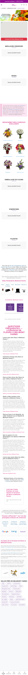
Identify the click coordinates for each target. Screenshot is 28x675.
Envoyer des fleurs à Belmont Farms (11, 374)
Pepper (11, 599)
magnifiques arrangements (13, 109)
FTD (10, 112)
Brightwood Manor (16, 594)
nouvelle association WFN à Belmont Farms (11, 553)
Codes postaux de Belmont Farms (10, 353)
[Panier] (24, 5)
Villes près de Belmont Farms (9, 473)
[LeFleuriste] (14, 5)
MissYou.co (24, 284)
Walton (20, 586)
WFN (13, 112)
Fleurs (2, 284)
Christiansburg (16, 583)
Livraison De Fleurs (11, 8)
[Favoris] (21, 5)
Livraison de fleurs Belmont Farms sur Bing (14, 523)
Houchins (11, 591)
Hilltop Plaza (18, 591)
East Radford (22, 604)
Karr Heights (4, 599)
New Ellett (19, 596)
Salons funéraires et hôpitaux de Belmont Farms (13, 432)
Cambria (9, 583)
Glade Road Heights (20, 599)
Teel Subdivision (5, 594)
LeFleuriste (22, 105)
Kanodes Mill (4, 602)
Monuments (17, 284)
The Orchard (13, 604)
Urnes (12, 284)
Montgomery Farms (6, 588)
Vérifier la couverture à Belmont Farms (11, 393)
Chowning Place (16, 588)
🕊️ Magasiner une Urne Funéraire (10, 307)
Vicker (3, 583)
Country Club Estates (14, 602)
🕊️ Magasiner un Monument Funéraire (21, 307)
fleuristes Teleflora (10, 549)
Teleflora (17, 112)
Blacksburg (11, 596)
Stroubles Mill (5, 586)
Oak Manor (4, 596)
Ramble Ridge (13, 586)
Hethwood (4, 591)
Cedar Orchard (5, 604)
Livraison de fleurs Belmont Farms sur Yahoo (23, 523)
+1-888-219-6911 (19, 1)
